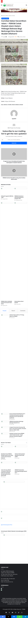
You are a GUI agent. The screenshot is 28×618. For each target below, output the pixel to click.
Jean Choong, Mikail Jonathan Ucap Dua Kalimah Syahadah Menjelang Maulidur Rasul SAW (6, 472)
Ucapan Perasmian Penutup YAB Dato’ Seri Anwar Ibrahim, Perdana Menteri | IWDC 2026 (18, 429)
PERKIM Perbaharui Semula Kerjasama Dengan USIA (19, 197)
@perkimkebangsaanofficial (6, 524)
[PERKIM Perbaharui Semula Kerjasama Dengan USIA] (21, 191)
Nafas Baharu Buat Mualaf (19, 302)
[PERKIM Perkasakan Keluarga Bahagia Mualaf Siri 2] (5, 423)
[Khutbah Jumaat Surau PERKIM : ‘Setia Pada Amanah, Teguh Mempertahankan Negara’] (5, 435)
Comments (22, 310)
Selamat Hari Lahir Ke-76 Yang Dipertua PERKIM (17, 315)
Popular (4, 310)
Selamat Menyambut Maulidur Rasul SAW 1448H (20, 455)
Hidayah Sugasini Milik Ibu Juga (7, 196)
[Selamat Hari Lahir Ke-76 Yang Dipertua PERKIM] (5, 363)
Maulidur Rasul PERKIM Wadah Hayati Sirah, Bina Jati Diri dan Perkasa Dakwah (7, 456)
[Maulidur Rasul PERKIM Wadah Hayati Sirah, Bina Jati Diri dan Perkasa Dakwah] (7, 449)
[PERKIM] (8, 5)
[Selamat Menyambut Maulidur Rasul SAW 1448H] (21, 449)
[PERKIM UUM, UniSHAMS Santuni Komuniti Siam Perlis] (7, 251)
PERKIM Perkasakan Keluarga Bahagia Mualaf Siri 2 (16, 422)
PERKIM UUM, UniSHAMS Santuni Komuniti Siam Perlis (6, 302)
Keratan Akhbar (12, 15)
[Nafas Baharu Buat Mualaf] (21, 251)
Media (7, 15)
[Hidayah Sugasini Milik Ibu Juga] (7, 191)
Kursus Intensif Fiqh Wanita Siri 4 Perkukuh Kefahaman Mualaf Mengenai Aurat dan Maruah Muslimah (17, 416)
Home (3, 15)
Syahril (4, 36)
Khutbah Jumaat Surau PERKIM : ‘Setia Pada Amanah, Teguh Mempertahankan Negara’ (17, 435)
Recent (13, 310)
